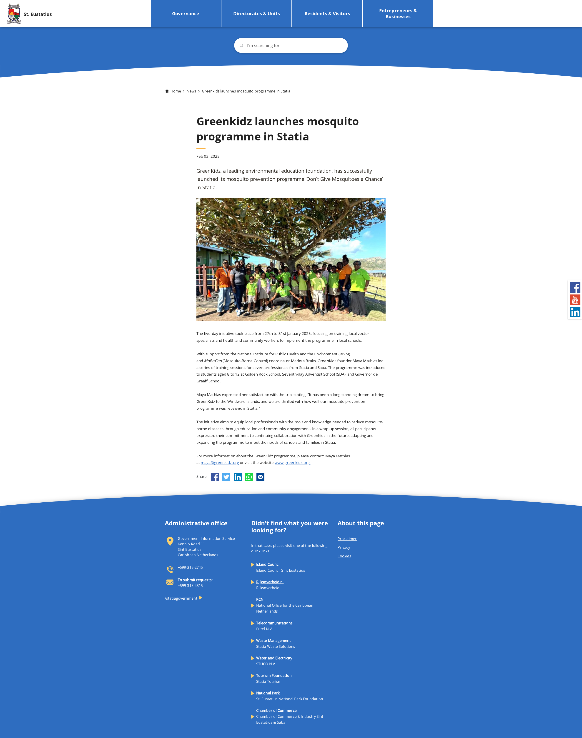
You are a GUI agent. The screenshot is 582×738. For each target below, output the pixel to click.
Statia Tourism (274, 678)
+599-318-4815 (190, 585)
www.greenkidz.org (293, 462)
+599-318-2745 (190, 567)
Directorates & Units (256, 13)
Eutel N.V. (274, 626)
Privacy (344, 547)
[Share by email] (260, 477)
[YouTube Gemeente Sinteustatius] (575, 299)
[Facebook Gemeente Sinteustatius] (575, 287)
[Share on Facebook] (215, 477)
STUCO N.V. (274, 661)
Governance (185, 13)
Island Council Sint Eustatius (280, 567)
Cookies (344, 556)
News (191, 91)
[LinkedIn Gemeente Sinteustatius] (575, 311)
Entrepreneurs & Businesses (398, 13)
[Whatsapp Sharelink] (249, 477)
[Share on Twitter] (226, 477)
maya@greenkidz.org (220, 462)
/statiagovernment (181, 598)
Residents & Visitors (327, 13)
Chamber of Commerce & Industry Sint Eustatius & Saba (290, 716)
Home (176, 91)
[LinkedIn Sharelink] (238, 477)
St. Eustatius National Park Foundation (289, 696)
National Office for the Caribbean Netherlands (284, 605)
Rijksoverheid (270, 584)
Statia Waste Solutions (275, 643)
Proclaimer (347, 538)
